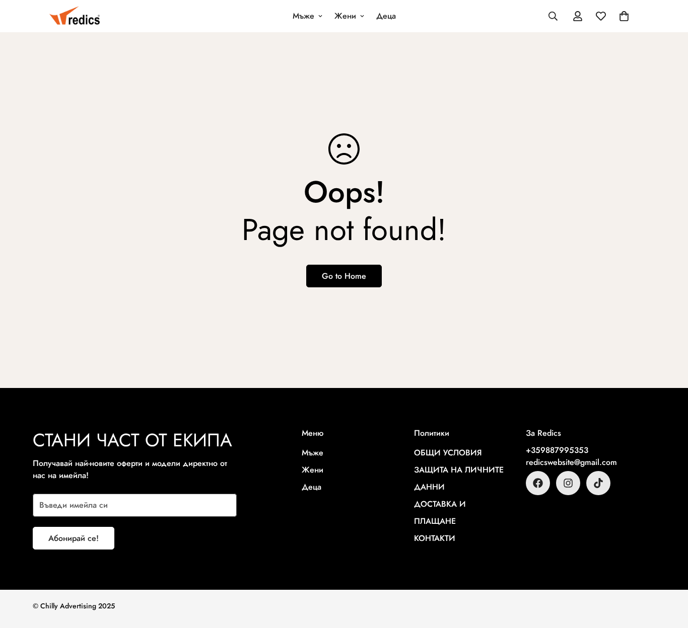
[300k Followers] (538, 483)
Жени (345, 16)
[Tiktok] (598, 483)
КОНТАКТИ (434, 538)
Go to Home (344, 276)
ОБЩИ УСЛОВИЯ (448, 452)
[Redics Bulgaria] (74, 16)
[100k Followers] (568, 483)
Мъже (303, 16)
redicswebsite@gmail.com (571, 462)
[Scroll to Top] (668, 573)
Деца (386, 16)
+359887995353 (557, 450)
